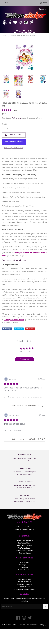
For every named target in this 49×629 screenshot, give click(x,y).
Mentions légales (24, 553)
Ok (45, 606)
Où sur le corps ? (24, 582)
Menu (6, 3)
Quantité (4, 124)
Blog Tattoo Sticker (24, 543)
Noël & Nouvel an (24, 570)
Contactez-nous (24, 587)
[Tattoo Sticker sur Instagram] (24, 619)
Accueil (4, 36)
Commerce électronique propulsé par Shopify (32, 625)
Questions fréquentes (24, 584)
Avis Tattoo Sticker (24, 548)
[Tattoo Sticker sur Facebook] (18, 619)
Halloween (24, 567)
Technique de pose (24, 579)
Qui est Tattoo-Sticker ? (24, 540)
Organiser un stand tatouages (24, 589)
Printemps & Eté (24, 565)
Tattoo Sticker (11, 625)
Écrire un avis (24, 359)
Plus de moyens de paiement (13, 148)
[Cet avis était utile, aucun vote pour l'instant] (38, 405)
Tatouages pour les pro (24, 550)
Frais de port (16, 118)
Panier (45, 3)
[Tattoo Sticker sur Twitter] (30, 619)
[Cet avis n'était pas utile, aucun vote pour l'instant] (42, 405)
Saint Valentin (24, 562)
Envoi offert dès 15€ (24, 545)
